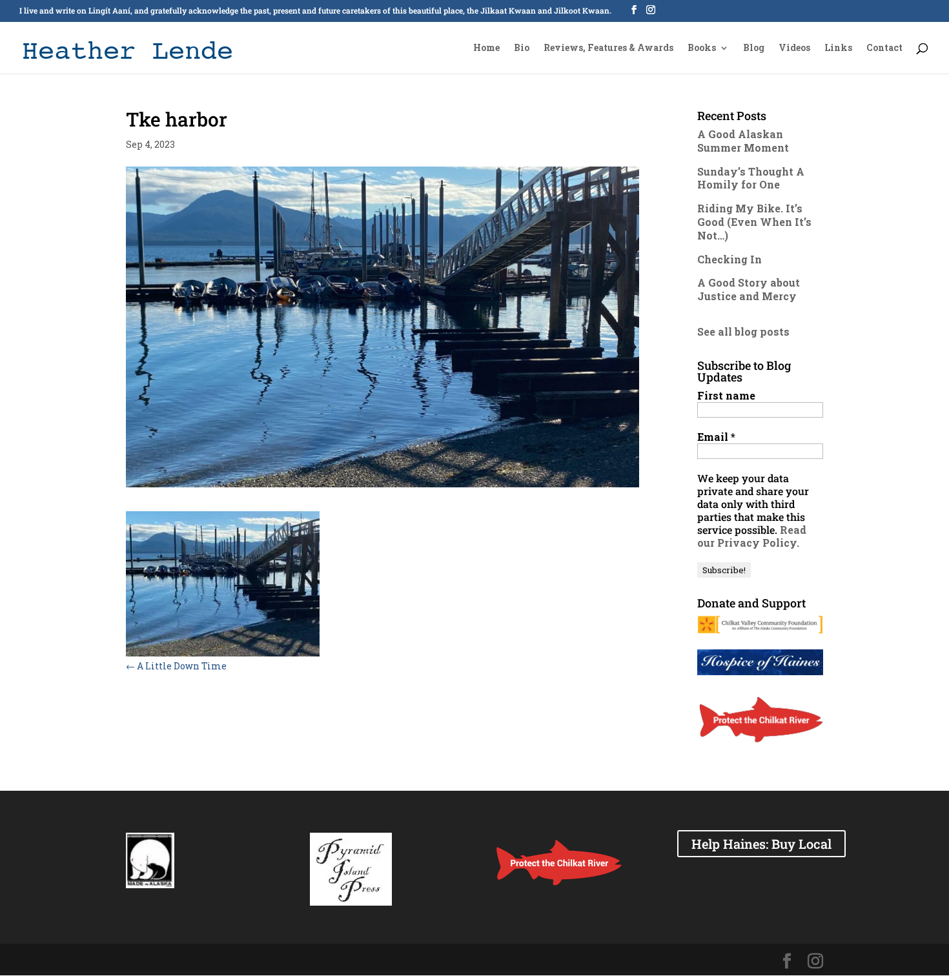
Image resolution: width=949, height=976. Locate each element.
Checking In (729, 259)
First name (726, 395)
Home (486, 48)
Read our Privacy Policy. (751, 536)
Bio (521, 48)
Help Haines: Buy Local (761, 843)
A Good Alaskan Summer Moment (743, 140)
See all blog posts (743, 331)
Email (716, 437)
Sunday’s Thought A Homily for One (750, 178)
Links (838, 48)
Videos (794, 48)
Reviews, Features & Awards (608, 48)
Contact (884, 48)
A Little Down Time (176, 666)
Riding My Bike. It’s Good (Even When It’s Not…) (754, 221)
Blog (753, 48)
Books (702, 48)
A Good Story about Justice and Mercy (748, 289)
